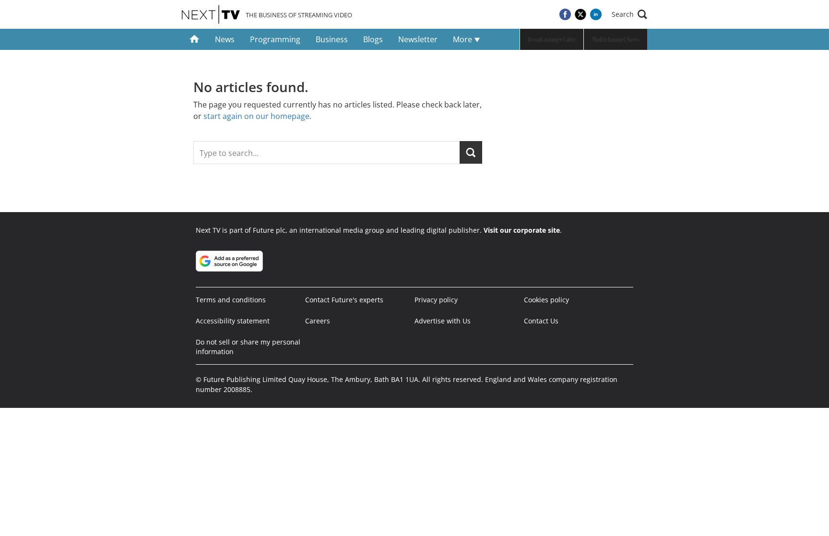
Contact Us (541, 320)
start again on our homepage (256, 116)
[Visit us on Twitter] (580, 14)
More (463, 39)
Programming (275, 39)
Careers (317, 320)
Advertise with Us (442, 320)
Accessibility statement (233, 320)
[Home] (194, 39)
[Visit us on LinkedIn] (596, 14)
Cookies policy (546, 299)
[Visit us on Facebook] (565, 14)
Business (332, 39)
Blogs (373, 39)
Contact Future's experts (344, 299)
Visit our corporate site (522, 230)
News (225, 39)
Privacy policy (436, 299)
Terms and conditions (231, 299)
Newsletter (418, 39)
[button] (629, 14)
